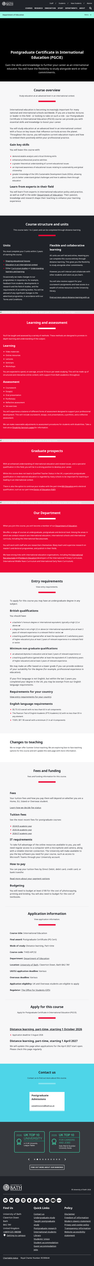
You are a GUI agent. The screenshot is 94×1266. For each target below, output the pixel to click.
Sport (60, 8)
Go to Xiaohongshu (59, 1200)
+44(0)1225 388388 (12, 1231)
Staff (51, 3)
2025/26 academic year (22, 830)
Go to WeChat (41, 1200)
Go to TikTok (35, 1200)
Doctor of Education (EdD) (44, 489)
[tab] (34, 1159)
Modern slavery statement (77, 1221)
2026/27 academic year (22, 833)
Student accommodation (46, 1242)
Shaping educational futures (18, 261)
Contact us (39, 1214)
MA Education (67, 486)
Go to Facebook (5, 1200)
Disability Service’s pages (23, 427)
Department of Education (50, 194)
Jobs (36, 1249)
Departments (71, 8)
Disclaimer (69, 1214)
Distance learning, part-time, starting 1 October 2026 (46, 1029)
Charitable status (10, 1258)
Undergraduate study (44, 1217)
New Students (76, 3)
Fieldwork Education (27, 558)
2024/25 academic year (22, 826)
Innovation (50, 8)
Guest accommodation (45, 1246)
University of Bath (8, 4)
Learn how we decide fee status (25, 807)
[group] (29, 1142)
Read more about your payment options (30, 878)
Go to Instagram (17, 1200)
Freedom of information (76, 1217)
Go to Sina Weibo (47, 1200)
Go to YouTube (53, 1200)
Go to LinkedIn (23, 1200)
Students (62, 3)
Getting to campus (16, 1235)
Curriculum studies (19, 268)
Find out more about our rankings (47, 1167)
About (82, 8)
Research (39, 8)
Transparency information (77, 1228)
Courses (28, 8)
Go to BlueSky (11, 1200)
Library (37, 1235)
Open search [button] (90, 8)
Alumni (89, 3)
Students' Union (42, 1239)
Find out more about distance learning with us (69, 297)
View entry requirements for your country (30, 696)
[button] (29, 1159)
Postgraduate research (45, 1228)
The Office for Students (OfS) (35, 990)
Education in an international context (22, 264)
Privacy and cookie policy (76, 1224)
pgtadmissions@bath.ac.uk (43, 1106)
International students (45, 1231)
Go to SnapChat (29, 1200)
